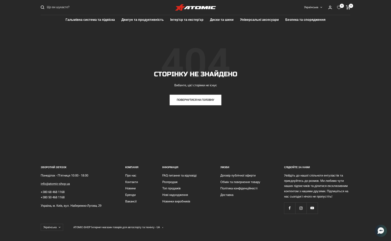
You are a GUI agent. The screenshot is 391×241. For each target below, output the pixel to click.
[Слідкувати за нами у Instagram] (300, 208)
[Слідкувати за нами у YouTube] (312, 208)
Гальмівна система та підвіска (90, 20)
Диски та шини (222, 20)
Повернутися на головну (195, 99)
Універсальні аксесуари (259, 20)
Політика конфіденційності (238, 188)
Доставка (226, 195)
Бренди (130, 195)
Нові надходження (175, 195)
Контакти (131, 182)
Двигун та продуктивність (142, 20)
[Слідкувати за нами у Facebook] (289, 208)
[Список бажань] (339, 7)
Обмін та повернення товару (240, 182)
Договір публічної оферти (238, 175)
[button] (381, 231)
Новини (130, 188)
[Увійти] (330, 7)
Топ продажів (171, 188)
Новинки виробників (176, 201)
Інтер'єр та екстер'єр (186, 20)
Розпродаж (170, 182)
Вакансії (131, 201)
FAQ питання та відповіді (179, 175)
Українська (311, 7)
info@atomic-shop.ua (55, 184)
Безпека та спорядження (305, 20)
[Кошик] (348, 7)
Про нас (130, 175)
